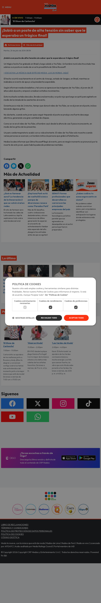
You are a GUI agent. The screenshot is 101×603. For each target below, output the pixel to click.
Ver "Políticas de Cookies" (56, 294)
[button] (23, 317)
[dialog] (50, 301)
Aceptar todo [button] (76, 318)
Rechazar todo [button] (49, 318)
